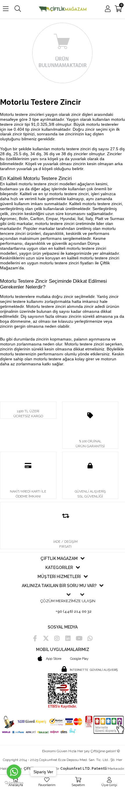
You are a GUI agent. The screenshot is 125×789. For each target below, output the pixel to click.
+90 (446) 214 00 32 (74, 611)
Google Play (79, 659)
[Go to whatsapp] (14, 771)
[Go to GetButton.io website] (14, 783)
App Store (53, 659)
